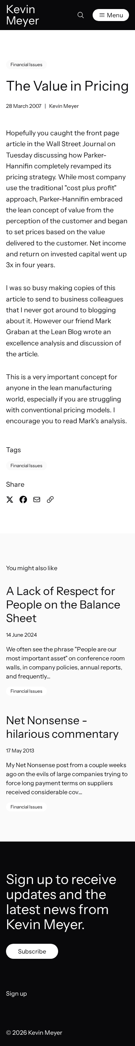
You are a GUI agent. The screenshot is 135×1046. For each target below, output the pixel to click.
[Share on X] (10, 499)
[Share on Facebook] (23, 499)
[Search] (81, 15)
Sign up (16, 993)
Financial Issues (26, 64)
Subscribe (32, 951)
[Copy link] (50, 499)
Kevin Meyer (64, 106)
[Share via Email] (36, 499)
